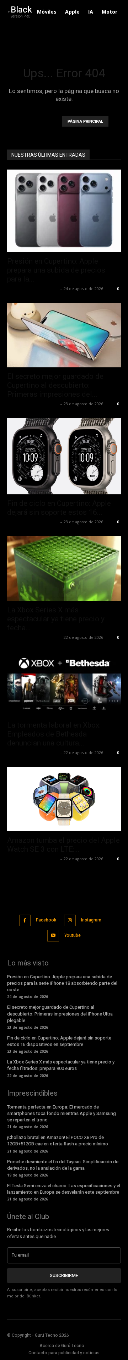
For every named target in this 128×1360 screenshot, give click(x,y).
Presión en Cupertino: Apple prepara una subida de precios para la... (56, 270)
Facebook (46, 920)
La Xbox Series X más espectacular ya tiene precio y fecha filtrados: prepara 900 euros (60, 1065)
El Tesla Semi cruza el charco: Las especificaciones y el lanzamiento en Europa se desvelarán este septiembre (63, 1188)
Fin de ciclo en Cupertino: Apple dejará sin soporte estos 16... (59, 508)
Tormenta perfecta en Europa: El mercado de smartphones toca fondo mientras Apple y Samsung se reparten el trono (61, 1113)
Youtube (72, 935)
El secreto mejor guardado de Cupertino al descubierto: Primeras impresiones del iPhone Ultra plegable (60, 1013)
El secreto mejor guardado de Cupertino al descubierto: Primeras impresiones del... (55, 385)
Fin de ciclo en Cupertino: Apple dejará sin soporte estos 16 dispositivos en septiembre (59, 1041)
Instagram (91, 920)
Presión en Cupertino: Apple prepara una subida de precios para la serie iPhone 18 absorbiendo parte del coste (62, 983)
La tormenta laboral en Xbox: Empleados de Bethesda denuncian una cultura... (54, 734)
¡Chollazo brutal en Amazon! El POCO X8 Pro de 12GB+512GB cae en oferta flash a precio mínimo (57, 1140)
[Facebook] (25, 920)
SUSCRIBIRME (64, 1275)
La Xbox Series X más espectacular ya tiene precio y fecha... (56, 619)
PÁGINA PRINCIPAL (85, 121)
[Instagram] (70, 920)
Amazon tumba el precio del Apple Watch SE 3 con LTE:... (63, 844)
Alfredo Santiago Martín (33, 288)
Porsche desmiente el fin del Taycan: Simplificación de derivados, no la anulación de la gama (62, 1164)
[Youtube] (53, 935)
